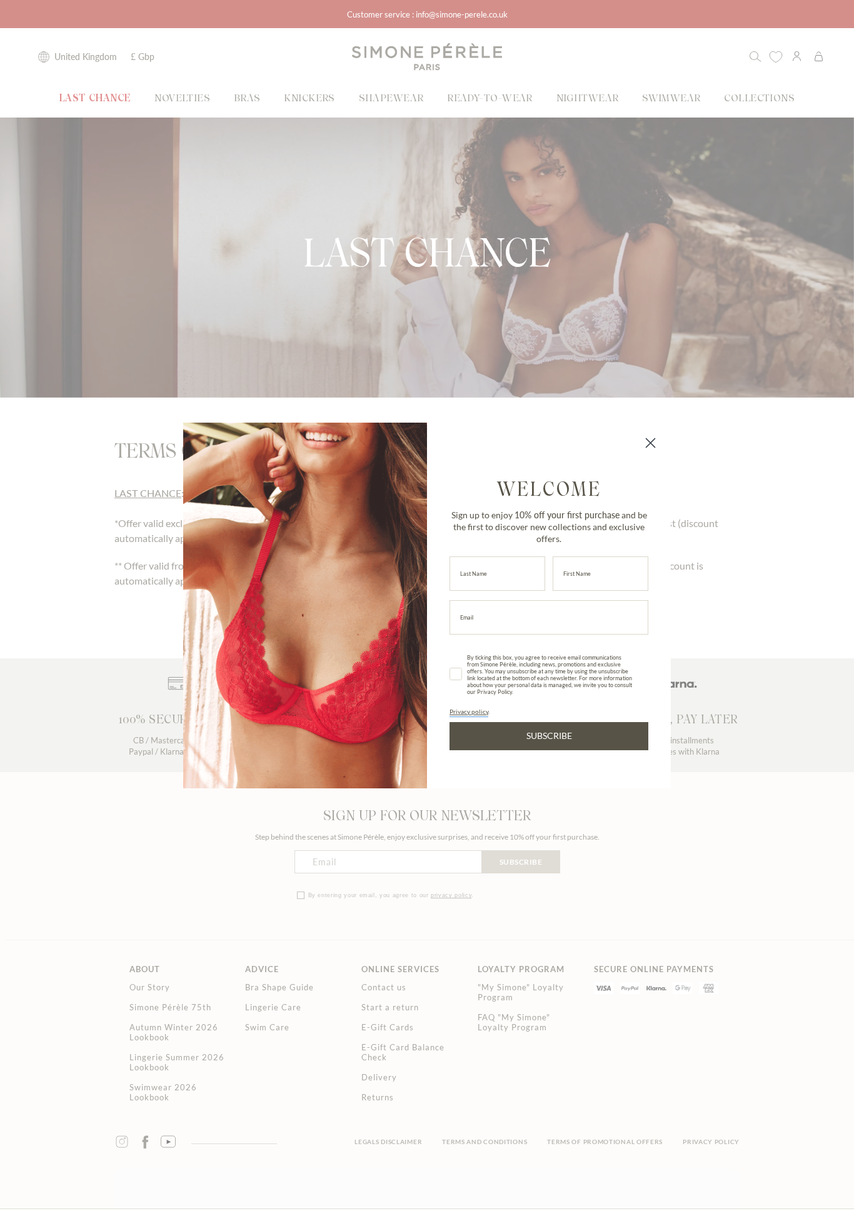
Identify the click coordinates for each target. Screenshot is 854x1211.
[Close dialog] (650, 443)
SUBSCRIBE (549, 735)
